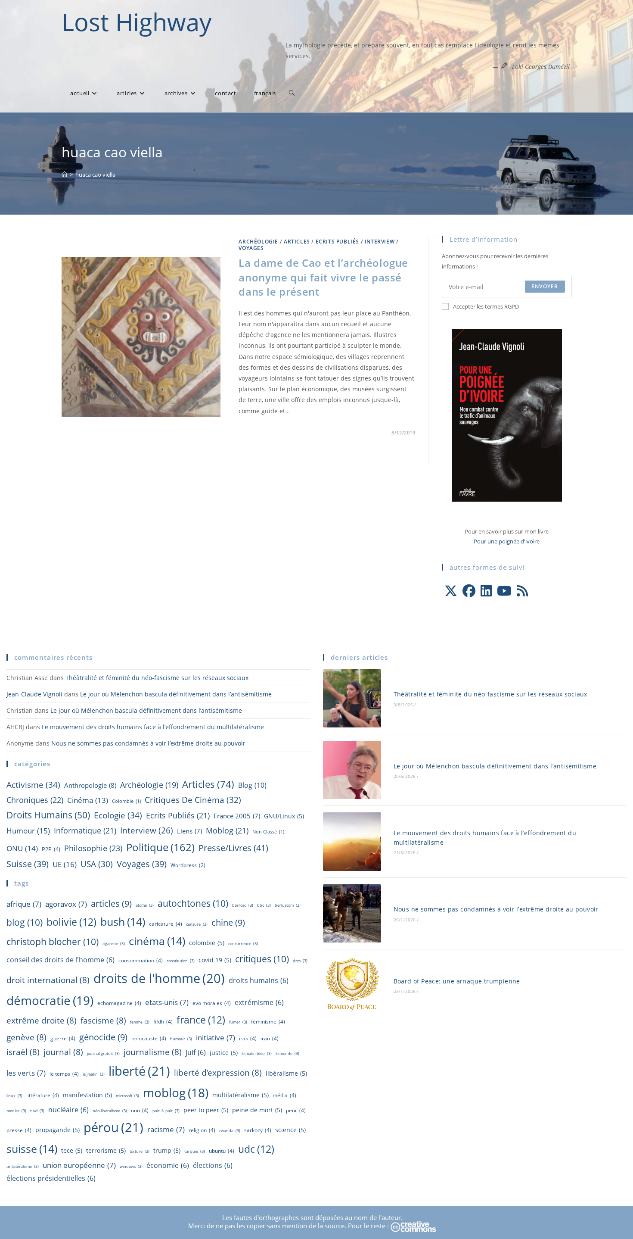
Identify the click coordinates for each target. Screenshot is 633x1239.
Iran (270, 1038)
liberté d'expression (218, 1072)
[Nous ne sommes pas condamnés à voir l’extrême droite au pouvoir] (352, 913)
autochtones (193, 903)
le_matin (94, 1074)
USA (97, 864)
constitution (181, 961)
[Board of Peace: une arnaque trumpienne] (352, 985)
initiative (215, 1037)
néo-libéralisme (110, 1111)
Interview (379, 241)
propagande (57, 1130)
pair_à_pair (166, 1111)
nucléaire (68, 1109)
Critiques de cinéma (193, 799)
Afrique (23, 904)
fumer (238, 1022)
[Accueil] (64, 174)
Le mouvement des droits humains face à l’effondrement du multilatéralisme (153, 727)
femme (139, 1022)
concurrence (243, 943)
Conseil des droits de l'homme (60, 959)
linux (14, 1096)
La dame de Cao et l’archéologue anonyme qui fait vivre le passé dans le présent (323, 277)
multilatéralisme (240, 1095)
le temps (64, 1073)
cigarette (113, 943)
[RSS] (522, 590)
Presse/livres (233, 848)
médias (16, 1111)
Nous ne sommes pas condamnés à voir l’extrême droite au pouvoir (148, 743)
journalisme (153, 1052)
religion (202, 1130)
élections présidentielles (51, 1178)
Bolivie (71, 922)
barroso (242, 905)
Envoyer (544, 286)
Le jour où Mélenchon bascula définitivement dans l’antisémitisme (176, 694)
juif (196, 1052)
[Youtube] (504, 590)
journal (63, 1052)
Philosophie (93, 848)
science (290, 1130)
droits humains (259, 980)
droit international (48, 980)
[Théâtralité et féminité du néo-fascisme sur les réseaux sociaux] (352, 698)
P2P (51, 849)
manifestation (87, 1095)
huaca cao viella (95, 174)
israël (23, 1052)
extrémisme (259, 1002)
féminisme (268, 1021)
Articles (297, 241)
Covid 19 (215, 960)
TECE (71, 1150)
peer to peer (205, 1110)
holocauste (148, 1038)
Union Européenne (79, 1165)
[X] (450, 590)
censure (197, 924)
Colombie (126, 801)
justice (224, 1053)
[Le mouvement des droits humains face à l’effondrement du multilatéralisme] (352, 841)
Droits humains (48, 815)
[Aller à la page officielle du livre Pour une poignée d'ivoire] (507, 414)
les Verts (26, 1072)
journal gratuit (103, 1053)
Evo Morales (211, 1003)
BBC (264, 905)
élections (213, 1165)
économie (167, 1165)
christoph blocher (52, 941)
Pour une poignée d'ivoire (507, 541)
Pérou (113, 1127)
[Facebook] (468, 590)
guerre (62, 1038)
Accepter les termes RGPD (486, 306)
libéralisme (286, 1073)
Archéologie (258, 241)
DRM (300, 961)
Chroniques (34, 800)
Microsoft (127, 1096)
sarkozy (257, 1130)
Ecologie (118, 815)
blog (252, 785)
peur (296, 1110)
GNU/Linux (284, 816)
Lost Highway (136, 21)
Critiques (262, 958)
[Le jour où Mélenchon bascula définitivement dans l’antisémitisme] (352, 770)
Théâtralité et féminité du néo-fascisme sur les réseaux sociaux (156, 678)
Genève (26, 1037)
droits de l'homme (159, 978)
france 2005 (237, 815)
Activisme (33, 784)
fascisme (103, 1020)
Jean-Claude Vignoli (34, 694)
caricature (165, 923)
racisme (166, 1129)
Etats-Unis (167, 1002)
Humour (28, 831)
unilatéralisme (22, 1166)
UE (65, 864)
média (284, 1095)
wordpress (188, 864)
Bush (122, 921)
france (201, 1020)
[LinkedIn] (486, 590)
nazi (37, 1111)
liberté (139, 1071)
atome (145, 905)
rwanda (229, 1130)
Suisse (27, 864)
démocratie (49, 1000)
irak (248, 1038)
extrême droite (41, 1020)
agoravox (66, 904)
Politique (160, 847)
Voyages (251, 248)
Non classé (268, 832)
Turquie (194, 1151)
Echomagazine (119, 1003)
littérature (42, 1095)
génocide (103, 1037)
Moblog (227, 830)
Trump (166, 1150)
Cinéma (87, 800)
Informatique (85, 830)
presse (18, 1130)
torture (139, 1151)
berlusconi (288, 905)
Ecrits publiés (337, 241)
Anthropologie (90, 785)
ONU (22, 848)
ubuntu (221, 1151)
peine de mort (257, 1110)
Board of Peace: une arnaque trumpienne (457, 981)
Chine (228, 922)
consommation (140, 960)
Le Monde (287, 1053)
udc (256, 1149)
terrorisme (106, 1150)
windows (131, 1166)
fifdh (163, 1021)
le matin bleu (257, 1053)
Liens (189, 831)
